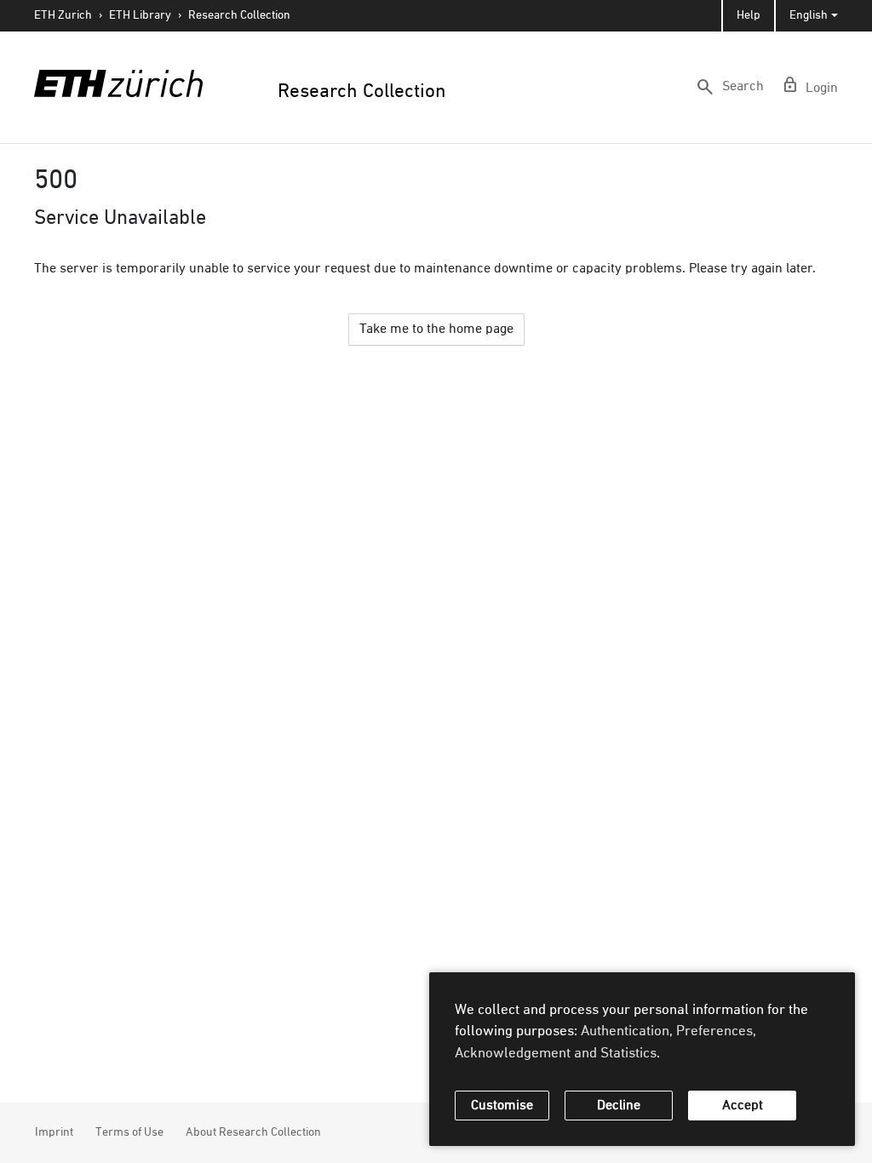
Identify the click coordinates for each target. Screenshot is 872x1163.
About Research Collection (253, 1132)
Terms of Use (129, 1132)
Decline (618, 1106)
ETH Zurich (63, 15)
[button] (729, 87)
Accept (742, 1106)
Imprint (54, 1132)
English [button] (808, 15)
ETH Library (140, 15)
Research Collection (239, 15)
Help (748, 15)
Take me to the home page (436, 329)
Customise (502, 1106)
